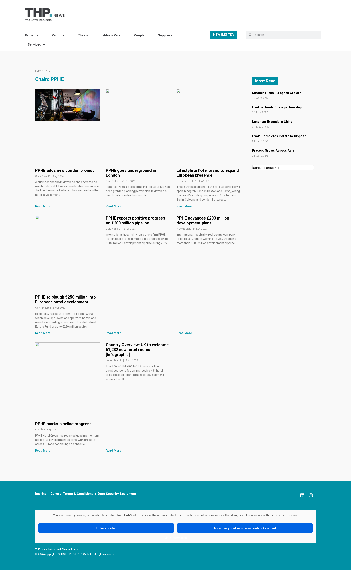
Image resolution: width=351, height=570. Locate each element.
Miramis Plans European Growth (276, 93)
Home (38, 70)
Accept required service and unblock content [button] (245, 528)
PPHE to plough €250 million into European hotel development (65, 299)
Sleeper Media (70, 549)
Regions (58, 35)
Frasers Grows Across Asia (273, 151)
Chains (83, 35)
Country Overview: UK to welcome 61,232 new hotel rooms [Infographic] (137, 349)
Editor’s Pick (110, 35)
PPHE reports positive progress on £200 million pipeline (135, 220)
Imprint (40, 494)
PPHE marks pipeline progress (63, 423)
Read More (42, 206)
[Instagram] (311, 495)
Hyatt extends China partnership (277, 107)
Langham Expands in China (272, 122)
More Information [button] (175, 537)
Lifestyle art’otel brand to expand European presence (208, 173)
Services (34, 45)
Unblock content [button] (106, 528)
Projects (31, 35)
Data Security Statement (117, 494)
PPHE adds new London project (64, 170)
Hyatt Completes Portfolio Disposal (279, 136)
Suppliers (165, 35)
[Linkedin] (302, 495)
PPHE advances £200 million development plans (203, 220)
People (139, 35)
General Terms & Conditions (71, 494)
